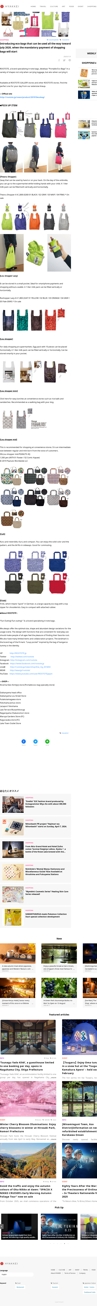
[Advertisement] (35, 766)
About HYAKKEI (56, 1273)
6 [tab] (68, 1243)
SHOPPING (92, 6)
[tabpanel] (59, 1227)
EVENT (81, 6)
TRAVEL (43, 6)
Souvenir (55, 1287)
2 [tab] (54, 1243)
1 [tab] (50, 1243)
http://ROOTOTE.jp (18, 653)
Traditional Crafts (89, 1292)
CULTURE (54, 6)
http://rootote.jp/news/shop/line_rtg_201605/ (30, 667)
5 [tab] (64, 1243)
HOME (33, 6)
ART (63, 6)
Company (82, 1273)
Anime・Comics (89, 1287)
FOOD (71, 6)
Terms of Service (69, 1273)
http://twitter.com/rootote (22, 656)
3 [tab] (57, 1243)
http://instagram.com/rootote (23, 660)
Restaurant (20, 1287)
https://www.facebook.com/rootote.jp (27, 663)
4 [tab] (61, 1243)
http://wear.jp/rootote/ (20, 670)
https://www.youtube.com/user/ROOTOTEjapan (31, 673)
